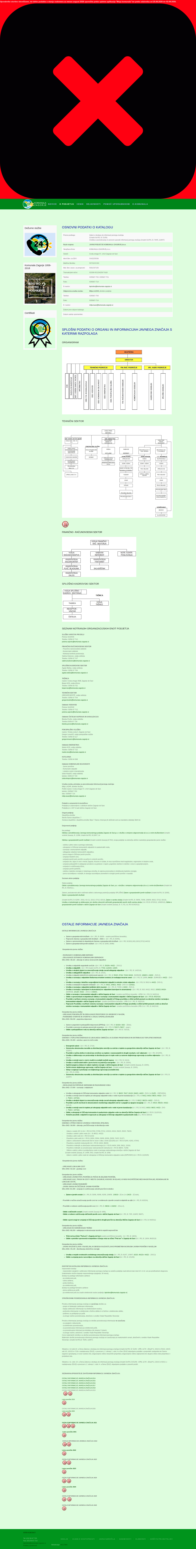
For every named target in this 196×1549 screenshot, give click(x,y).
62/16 (118, 1025)
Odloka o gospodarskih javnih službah (76, 840)
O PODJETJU (66, 204)
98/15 (121, 1093)
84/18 (131, 975)
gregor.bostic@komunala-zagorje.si (75, 700)
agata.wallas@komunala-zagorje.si (75, 673)
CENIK (80, 204)
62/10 (136, 1255)
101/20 (76, 992)
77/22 (103, 968)
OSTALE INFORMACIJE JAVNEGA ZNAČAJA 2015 (78, 1380)
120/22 (131, 985)
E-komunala (140, 204)
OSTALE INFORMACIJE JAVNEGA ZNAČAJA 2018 (78, 1388)
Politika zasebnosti (30, 1545)
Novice (52, 204)
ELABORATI (141, 1539)
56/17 (122, 1027)
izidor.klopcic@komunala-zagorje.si (75, 778)
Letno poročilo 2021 (69, 1432)
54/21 (108, 985)
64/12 (144, 1096)
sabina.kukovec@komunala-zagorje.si (76, 661)
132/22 (113, 1206)
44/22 (113, 966)
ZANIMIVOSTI (125, 1539)
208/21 (113, 985)
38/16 (107, 1206)
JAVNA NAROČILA (107, 1539)
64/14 (149, 1096)
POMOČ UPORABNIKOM (116, 204)
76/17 (126, 1093)
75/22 (70, 1098)
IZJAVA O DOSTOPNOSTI (83, 1539)
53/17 (116, 1027)
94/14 (155, 1103)
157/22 (76, 1098)
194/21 (136, 1093)
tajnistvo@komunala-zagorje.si (100, 286)
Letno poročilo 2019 (68, 1399)
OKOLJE (64, 1539)
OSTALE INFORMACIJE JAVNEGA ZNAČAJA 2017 (78, 1385)
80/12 (139, 1100)
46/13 (141, 1255)
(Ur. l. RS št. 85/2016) (113, 997)
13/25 (115, 968)
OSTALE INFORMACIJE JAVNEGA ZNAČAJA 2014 (78, 1378)
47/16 (121, 975)
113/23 (108, 968)
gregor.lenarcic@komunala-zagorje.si (75, 739)
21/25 (154, 1093)
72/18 (126, 975)
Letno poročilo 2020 (68, 1411)
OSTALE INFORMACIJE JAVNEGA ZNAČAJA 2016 (78, 1383)
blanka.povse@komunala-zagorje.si (75, 724)
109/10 (115, 1195)
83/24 (94, 992)
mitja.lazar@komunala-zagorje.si (101, 305)
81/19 (131, 1093)
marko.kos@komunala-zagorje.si (74, 752)
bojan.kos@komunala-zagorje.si (73, 688)
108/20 (144, 975)
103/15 (158, 989)
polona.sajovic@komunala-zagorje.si (75, 642)
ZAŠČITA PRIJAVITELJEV (161, 1539)
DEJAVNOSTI (93, 204)
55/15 (116, 975)
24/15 (129, 1195)
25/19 (107, 966)
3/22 (123, 1025)
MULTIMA (63, 1545)
